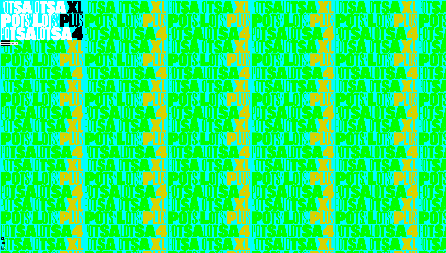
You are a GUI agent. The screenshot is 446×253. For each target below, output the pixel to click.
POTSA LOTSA (42, 20)
